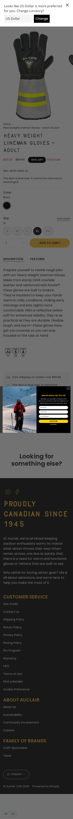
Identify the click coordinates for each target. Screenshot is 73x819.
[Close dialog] (68, 388)
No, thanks (53, 424)
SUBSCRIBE (53, 421)
